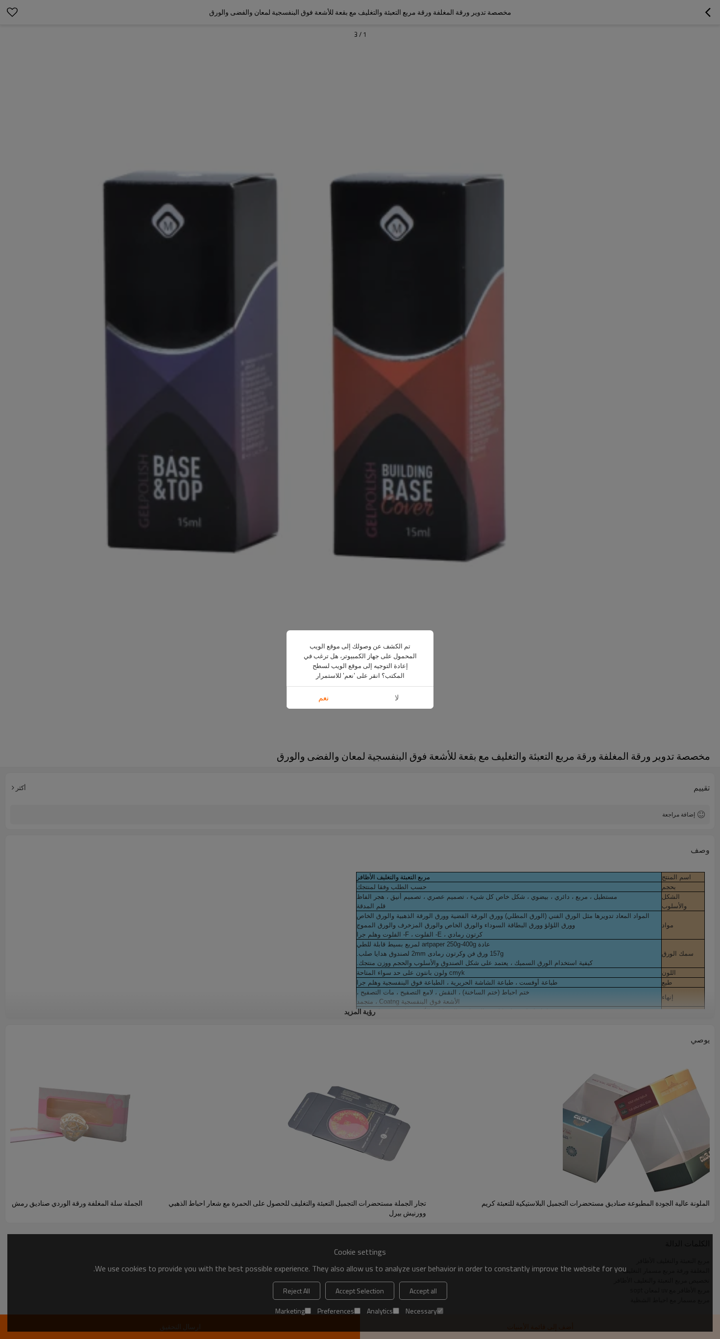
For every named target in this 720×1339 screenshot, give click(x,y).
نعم (323, 697)
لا (397, 697)
